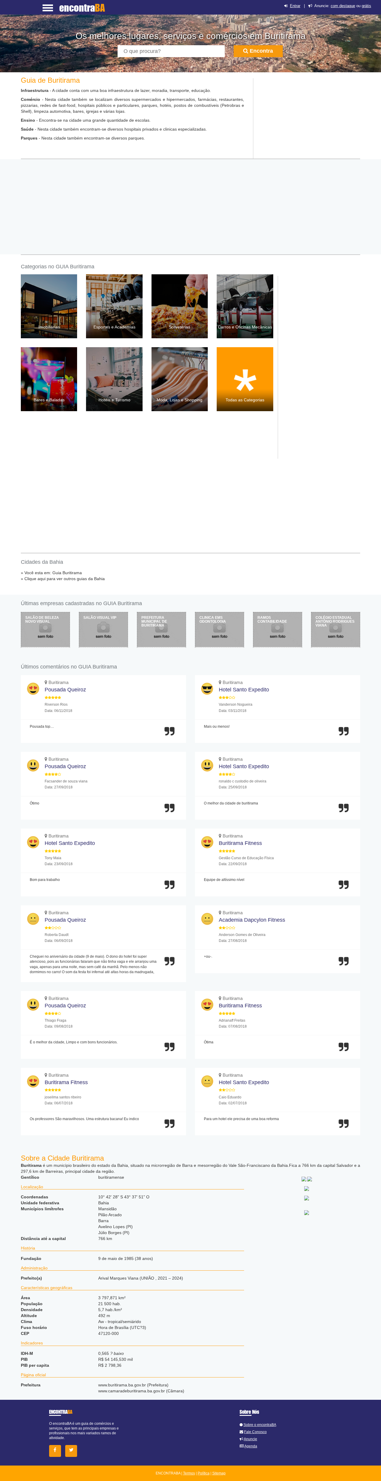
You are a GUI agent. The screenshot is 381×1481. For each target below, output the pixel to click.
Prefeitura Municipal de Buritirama (154, 621)
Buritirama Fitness (240, 843)
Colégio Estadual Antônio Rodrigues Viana (335, 621)
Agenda (250, 1446)
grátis (366, 6)
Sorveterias (179, 327)
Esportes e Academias (114, 327)
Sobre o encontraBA (259, 1425)
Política (204, 1473)
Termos (189, 1473)
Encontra (260, 51)
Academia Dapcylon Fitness (252, 920)
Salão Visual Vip (99, 618)
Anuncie (250, 1439)
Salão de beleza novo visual (42, 620)
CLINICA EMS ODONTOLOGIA (212, 620)
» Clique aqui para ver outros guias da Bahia (63, 578)
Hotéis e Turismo (114, 399)
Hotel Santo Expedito (244, 690)
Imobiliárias (49, 327)
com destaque (343, 6)
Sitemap (219, 1473)
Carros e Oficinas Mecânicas (245, 327)
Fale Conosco (255, 1432)
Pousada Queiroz (65, 690)
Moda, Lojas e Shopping (179, 399)
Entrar (295, 6)
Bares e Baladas (49, 399)
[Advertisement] (307, 115)
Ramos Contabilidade (272, 620)
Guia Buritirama (67, 572)
